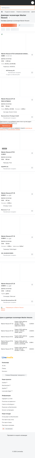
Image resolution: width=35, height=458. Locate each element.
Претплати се (6, 125)
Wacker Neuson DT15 (8, 152)
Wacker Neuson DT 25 (8, 193)
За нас (4, 365)
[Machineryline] (2, 12)
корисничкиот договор (14, 129)
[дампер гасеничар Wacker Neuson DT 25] (17, 182)
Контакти (4, 371)
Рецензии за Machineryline (9, 407)
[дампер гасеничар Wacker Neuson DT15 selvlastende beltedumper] (17, 42)
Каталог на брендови (8, 410)
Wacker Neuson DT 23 (8, 99)
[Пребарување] (32, 7)
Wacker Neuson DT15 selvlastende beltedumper (16, 53)
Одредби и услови (7, 398)
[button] (32, 2)
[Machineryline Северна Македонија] (11, 2)
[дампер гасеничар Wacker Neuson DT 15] (17, 225)
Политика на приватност (9, 401)
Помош (4, 368)
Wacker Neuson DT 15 (8, 236)
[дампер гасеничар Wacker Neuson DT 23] (17, 88)
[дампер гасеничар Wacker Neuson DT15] (17, 141)
